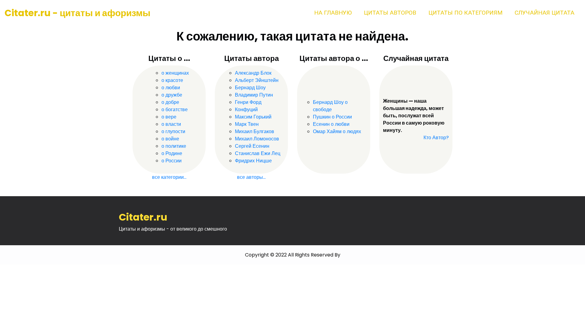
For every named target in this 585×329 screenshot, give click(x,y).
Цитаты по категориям (465, 13)
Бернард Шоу (250, 87)
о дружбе (171, 94)
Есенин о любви (331, 124)
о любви (170, 87)
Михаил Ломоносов (257, 138)
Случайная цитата (544, 13)
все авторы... (251, 177)
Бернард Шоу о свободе (330, 106)
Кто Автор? (436, 137)
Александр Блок (253, 72)
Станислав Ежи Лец (257, 153)
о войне (170, 138)
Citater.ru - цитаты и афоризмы (78, 12)
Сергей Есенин (252, 146)
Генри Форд (248, 102)
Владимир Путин (254, 94)
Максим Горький (253, 116)
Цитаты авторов (390, 13)
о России (171, 160)
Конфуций (246, 109)
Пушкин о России (332, 116)
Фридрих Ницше (253, 160)
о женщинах (175, 72)
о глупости (173, 131)
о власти (171, 124)
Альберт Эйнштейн (256, 80)
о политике (173, 146)
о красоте (172, 80)
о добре (170, 102)
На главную (333, 13)
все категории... (169, 177)
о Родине (171, 153)
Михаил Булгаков (254, 131)
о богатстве (174, 109)
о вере (168, 116)
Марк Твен (247, 124)
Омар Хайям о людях (337, 131)
